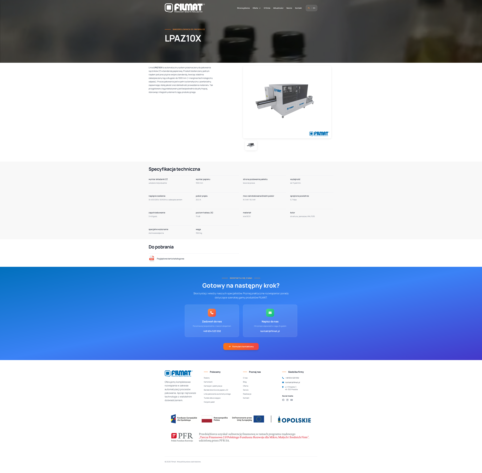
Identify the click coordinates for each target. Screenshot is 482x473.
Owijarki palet (209, 402)
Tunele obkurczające (212, 398)
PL (309, 8)
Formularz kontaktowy (243, 346)
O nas (245, 378)
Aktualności (278, 8)
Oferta (255, 8)
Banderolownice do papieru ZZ (216, 390)
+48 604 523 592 (212, 331)
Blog (245, 382)
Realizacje (247, 394)
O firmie (267, 8)
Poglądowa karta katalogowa (170, 258)
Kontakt (298, 8)
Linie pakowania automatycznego (217, 394)
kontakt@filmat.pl (270, 331)
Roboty (207, 378)
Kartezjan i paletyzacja (213, 386)
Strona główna (243, 8)
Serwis (289, 8)
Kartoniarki (208, 382)
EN (314, 8)
